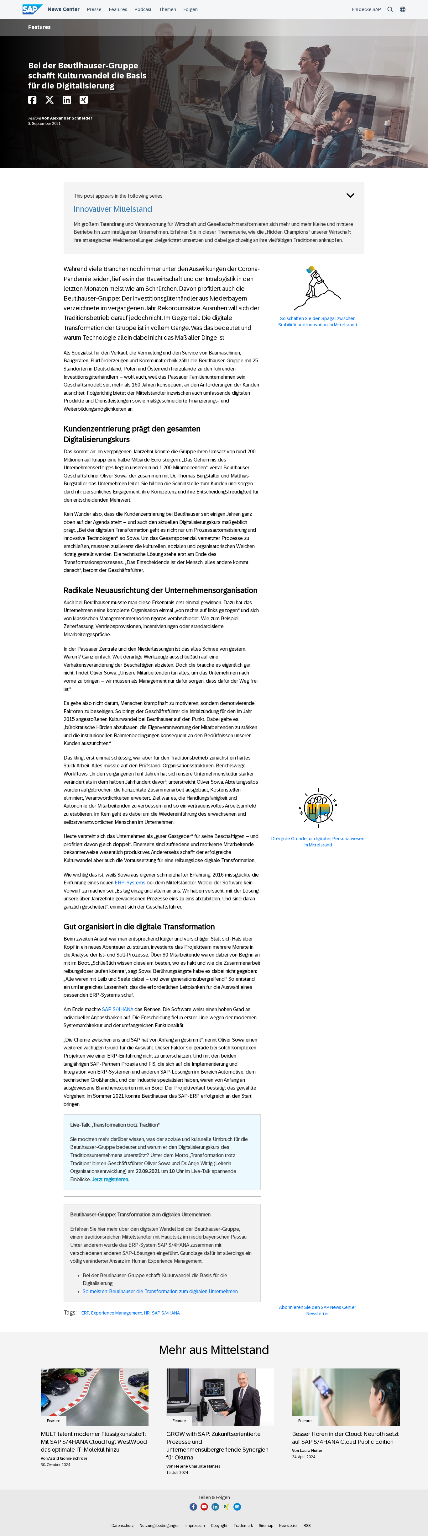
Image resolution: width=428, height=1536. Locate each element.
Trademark (243, 1525)
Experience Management (116, 1312)
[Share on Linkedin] (67, 101)
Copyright (219, 1525)
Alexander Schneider (71, 118)
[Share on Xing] (84, 101)
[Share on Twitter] (49, 101)
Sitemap (266, 1525)
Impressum (195, 1525)
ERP (85, 1312)
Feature (35, 118)
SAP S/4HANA (117, 1009)
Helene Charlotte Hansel (197, 1466)
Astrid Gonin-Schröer (67, 1458)
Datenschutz (123, 1525)
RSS (307, 1525)
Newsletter (288, 1525)
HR (147, 1312)
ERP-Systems (130, 882)
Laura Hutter (311, 1450)
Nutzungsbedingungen (160, 1525)
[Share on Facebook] (32, 101)
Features (39, 27)
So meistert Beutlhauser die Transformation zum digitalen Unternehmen (160, 1291)
